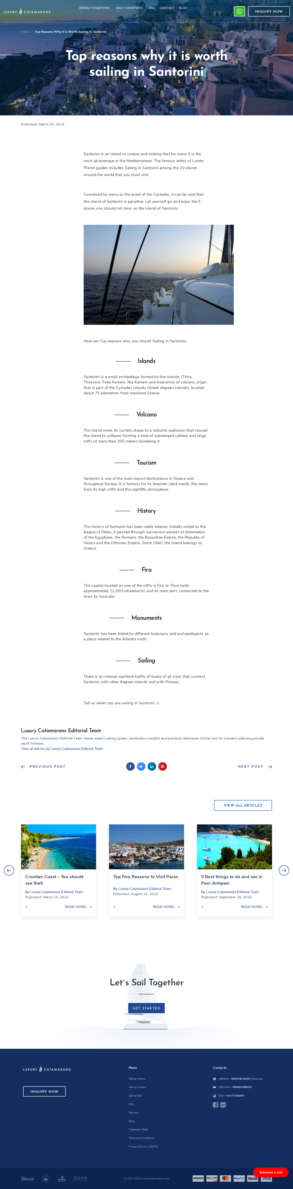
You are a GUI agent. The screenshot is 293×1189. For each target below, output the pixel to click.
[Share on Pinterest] (162, 769)
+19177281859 (231, 1095)
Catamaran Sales (138, 1129)
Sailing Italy (135, 1095)
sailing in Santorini (138, 703)
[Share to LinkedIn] (152, 769)
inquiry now (269, 11)
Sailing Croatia (137, 1087)
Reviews (134, 1112)
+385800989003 (235, 1087)
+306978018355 (241, 1078)
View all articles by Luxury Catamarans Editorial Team (62, 749)
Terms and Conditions (142, 1138)
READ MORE (75, 907)
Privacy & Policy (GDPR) (143, 1146)
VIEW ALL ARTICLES (243, 806)
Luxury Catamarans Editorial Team (56, 892)
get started (147, 1008)
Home (25, 32)
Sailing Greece (137, 1078)
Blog (131, 1121)
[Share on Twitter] (141, 769)
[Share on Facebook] (130, 769)
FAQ (131, 1104)
